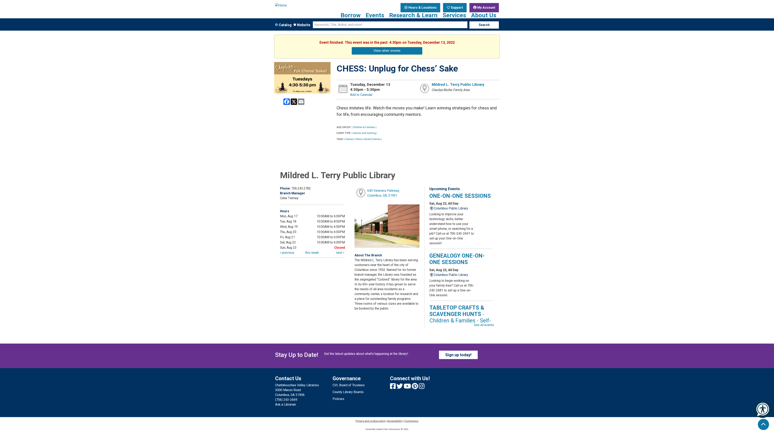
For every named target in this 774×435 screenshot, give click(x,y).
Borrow (351, 15)
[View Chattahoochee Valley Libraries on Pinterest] (415, 387)
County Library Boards (348, 392)
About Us (483, 15)
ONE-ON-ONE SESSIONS (460, 196)
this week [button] (312, 253)
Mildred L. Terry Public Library (458, 84)
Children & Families (364, 127)
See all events (484, 325)
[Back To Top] (763, 424)
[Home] (301, 5)
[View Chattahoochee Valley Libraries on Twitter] (400, 387)
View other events (387, 51)
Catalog (285, 25)
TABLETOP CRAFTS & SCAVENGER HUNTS (460, 317)
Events (375, 15)
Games (349, 139)
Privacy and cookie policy (370, 421)
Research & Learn (413, 15)
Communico (411, 421)
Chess (359, 139)
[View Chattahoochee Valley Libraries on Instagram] (421, 387)
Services (454, 15)
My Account (485, 7)
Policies (338, 399)
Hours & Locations (422, 7)
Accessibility (394, 421)
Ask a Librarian (285, 404)
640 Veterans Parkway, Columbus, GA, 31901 (383, 193)
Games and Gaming (364, 133)
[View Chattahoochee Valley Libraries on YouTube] (408, 387)
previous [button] (287, 253)
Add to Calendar (361, 95)
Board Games (373, 139)
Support (456, 7)
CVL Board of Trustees (349, 385)
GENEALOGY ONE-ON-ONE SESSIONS (457, 259)
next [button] (339, 253)
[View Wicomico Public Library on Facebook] (393, 387)
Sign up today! (458, 354)
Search (484, 25)
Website (303, 25)
